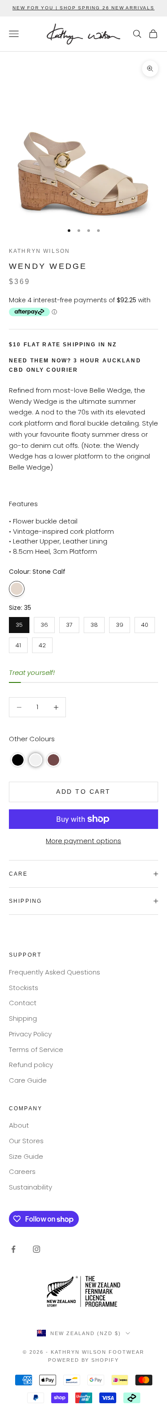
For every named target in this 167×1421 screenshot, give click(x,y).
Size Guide (26, 1156)
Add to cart (83, 791)
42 (42, 643)
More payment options (83, 840)
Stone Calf (16, 589)
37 (69, 623)
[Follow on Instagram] (36, 1249)
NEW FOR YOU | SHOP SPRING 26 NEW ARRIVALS (83, 7)
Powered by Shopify (83, 1360)
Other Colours (32, 738)
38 (94, 623)
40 (145, 623)
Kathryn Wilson (39, 251)
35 (19, 623)
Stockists (23, 987)
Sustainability (30, 1187)
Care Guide (28, 1080)
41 (18, 643)
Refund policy (31, 1064)
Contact (23, 1002)
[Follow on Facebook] (13, 1249)
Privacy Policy (30, 1034)
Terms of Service (36, 1049)
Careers (22, 1171)
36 (44, 623)
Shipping (23, 1018)
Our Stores (26, 1140)
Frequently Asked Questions (54, 972)
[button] (17, 760)
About (19, 1125)
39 (119, 623)
